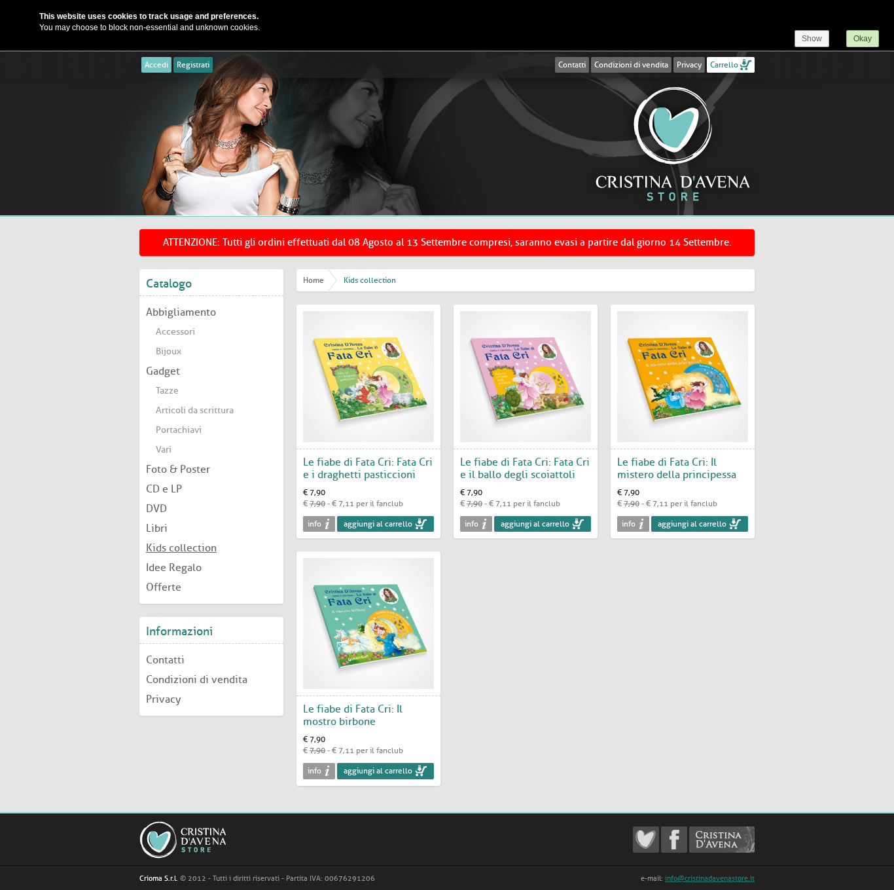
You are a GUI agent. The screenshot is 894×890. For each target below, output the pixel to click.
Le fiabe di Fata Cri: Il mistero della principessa (676, 468)
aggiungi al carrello (378, 523)
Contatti (572, 64)
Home (313, 280)
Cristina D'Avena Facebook (674, 839)
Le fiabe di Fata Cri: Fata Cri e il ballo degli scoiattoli (525, 468)
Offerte (163, 587)
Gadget (163, 371)
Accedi (156, 64)
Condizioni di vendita (631, 64)
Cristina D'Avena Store (672, 143)
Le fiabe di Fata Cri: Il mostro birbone (352, 715)
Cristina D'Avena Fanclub (646, 839)
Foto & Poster (178, 469)
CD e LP (164, 489)
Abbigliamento (181, 312)
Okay (862, 38)
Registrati (193, 64)
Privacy (689, 64)
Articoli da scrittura (195, 410)
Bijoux (168, 351)
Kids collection (181, 548)
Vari (163, 449)
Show (812, 38)
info (314, 523)
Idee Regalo (174, 567)
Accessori (175, 331)
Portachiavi (179, 430)
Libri (157, 528)
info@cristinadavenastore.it (710, 878)
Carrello (724, 64)
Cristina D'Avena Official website (722, 839)
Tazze (167, 390)
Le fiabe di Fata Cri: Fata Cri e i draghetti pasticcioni (368, 468)
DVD (156, 508)
